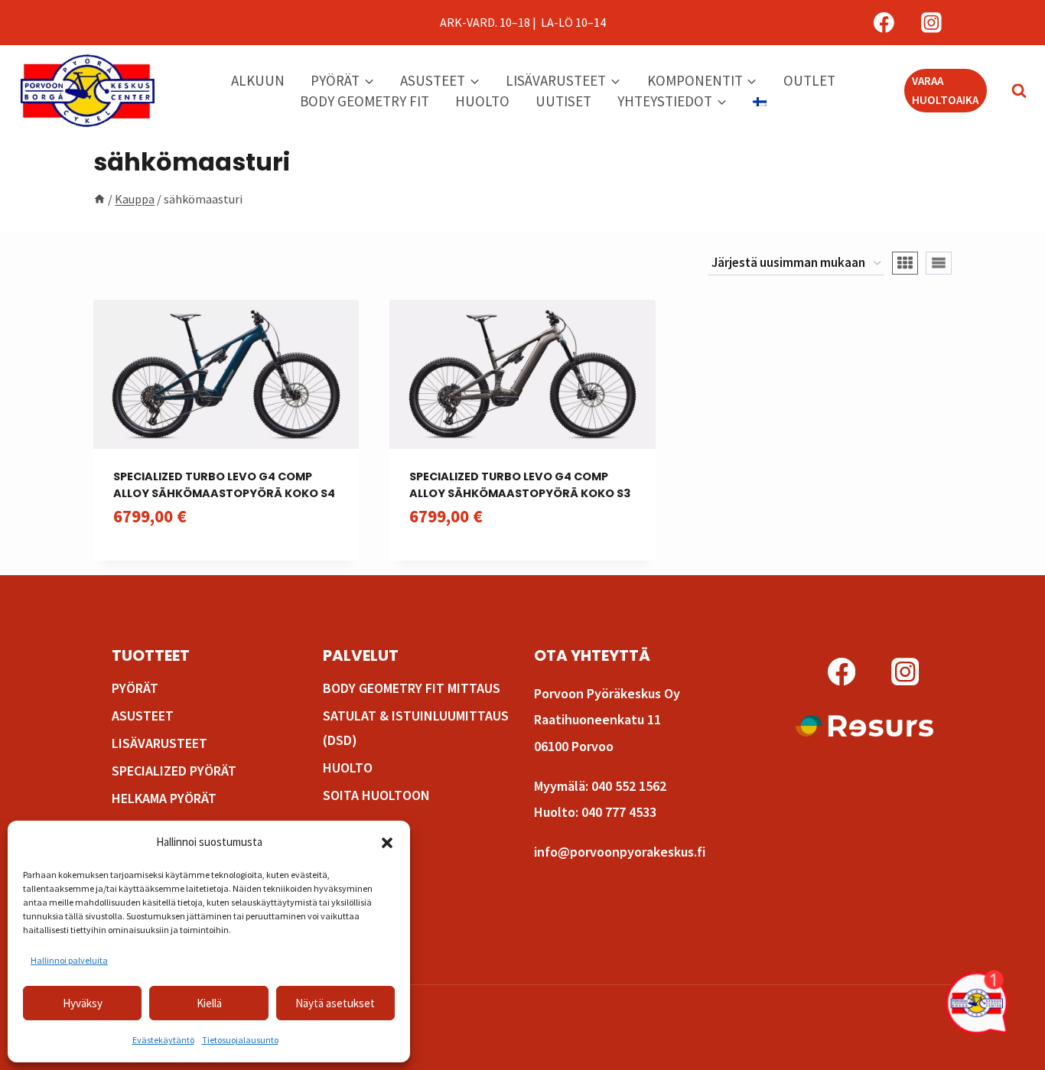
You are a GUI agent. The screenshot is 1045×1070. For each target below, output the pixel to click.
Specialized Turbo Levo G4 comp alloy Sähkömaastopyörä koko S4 (224, 485)
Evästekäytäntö (163, 1040)
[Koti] (99, 199)
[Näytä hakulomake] (1011, 91)
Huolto (482, 101)
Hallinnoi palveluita (69, 960)
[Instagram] (931, 23)
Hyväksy (83, 1003)
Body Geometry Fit (364, 101)
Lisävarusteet (159, 743)
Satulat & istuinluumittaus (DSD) (416, 728)
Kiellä (209, 1003)
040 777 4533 (618, 812)
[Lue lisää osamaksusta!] (864, 726)
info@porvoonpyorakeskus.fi (619, 851)
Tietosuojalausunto (240, 1040)
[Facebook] (884, 23)
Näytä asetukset (335, 1003)
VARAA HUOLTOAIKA (945, 89)
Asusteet (143, 715)
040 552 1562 (628, 786)
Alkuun (258, 80)
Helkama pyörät (164, 798)
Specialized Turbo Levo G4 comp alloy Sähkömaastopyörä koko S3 (519, 485)
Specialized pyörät (174, 770)
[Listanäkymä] (939, 263)
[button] (387, 842)
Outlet (809, 80)
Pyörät (135, 688)
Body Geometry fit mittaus (411, 688)
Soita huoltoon (376, 795)
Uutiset (563, 101)
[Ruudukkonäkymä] (905, 263)
